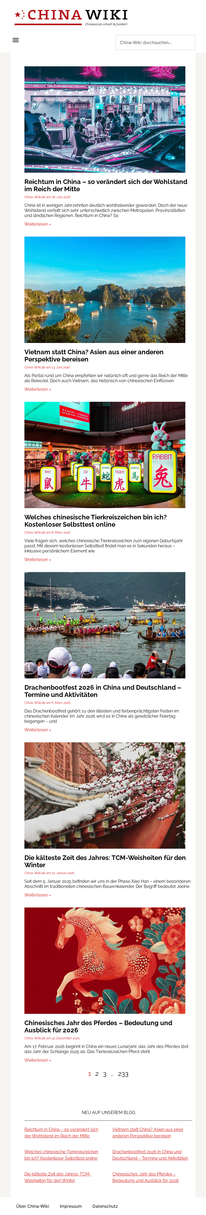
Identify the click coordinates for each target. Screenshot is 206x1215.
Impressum (71, 1206)
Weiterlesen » (37, 224)
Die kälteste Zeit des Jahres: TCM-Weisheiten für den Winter (105, 861)
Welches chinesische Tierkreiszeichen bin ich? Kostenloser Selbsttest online (95, 520)
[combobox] (155, 42)
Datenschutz (105, 1206)
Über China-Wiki (32, 1206)
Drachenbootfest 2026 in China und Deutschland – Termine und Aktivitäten (102, 691)
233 (123, 1073)
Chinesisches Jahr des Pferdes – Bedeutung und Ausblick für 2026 (98, 1026)
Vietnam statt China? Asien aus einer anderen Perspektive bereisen (94, 355)
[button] (16, 40)
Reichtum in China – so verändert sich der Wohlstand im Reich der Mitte (105, 185)
